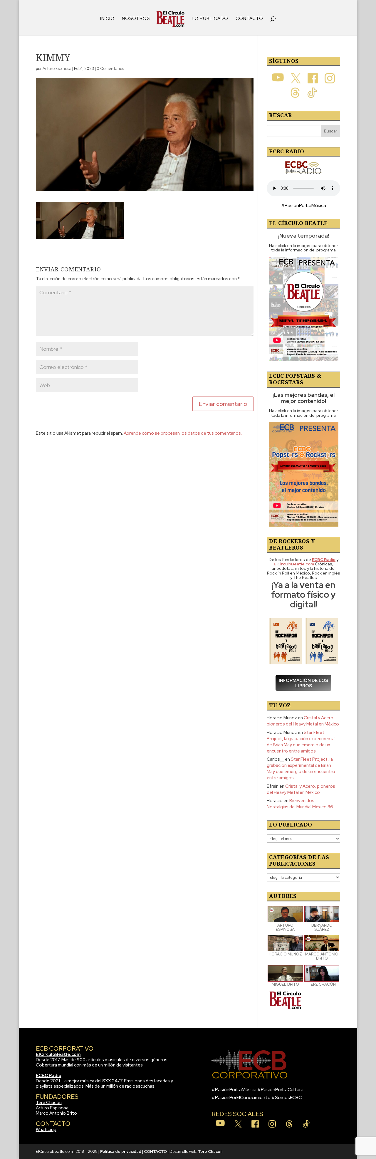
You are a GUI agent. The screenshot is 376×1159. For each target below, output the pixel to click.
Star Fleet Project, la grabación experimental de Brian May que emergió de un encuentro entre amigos (301, 742)
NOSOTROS (136, 18)
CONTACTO (249, 18)
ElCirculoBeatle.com (58, 1054)
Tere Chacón (49, 1103)
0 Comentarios (110, 68)
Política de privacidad (120, 1151)
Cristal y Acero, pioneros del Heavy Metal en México (303, 721)
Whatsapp (46, 1130)
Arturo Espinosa (57, 68)
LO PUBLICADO (210, 18)
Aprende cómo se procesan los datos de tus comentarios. (183, 433)
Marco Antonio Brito (56, 1113)
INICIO (107, 18)
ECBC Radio (48, 1076)
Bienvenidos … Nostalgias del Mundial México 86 (300, 804)
